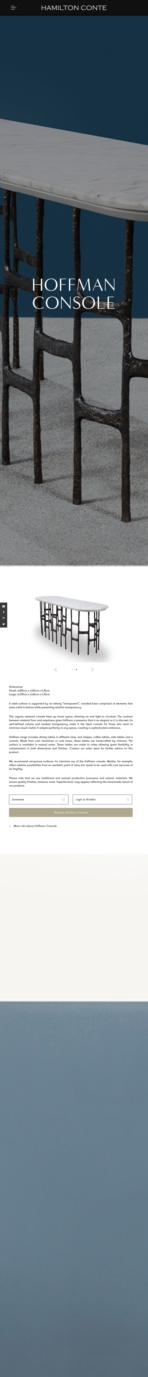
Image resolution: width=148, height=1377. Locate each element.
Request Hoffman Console (71, 812)
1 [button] (72, 669)
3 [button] (76, 669)
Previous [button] (56, 669)
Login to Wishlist (85, 799)
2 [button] (74, 669)
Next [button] (91, 669)
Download (18, 799)
